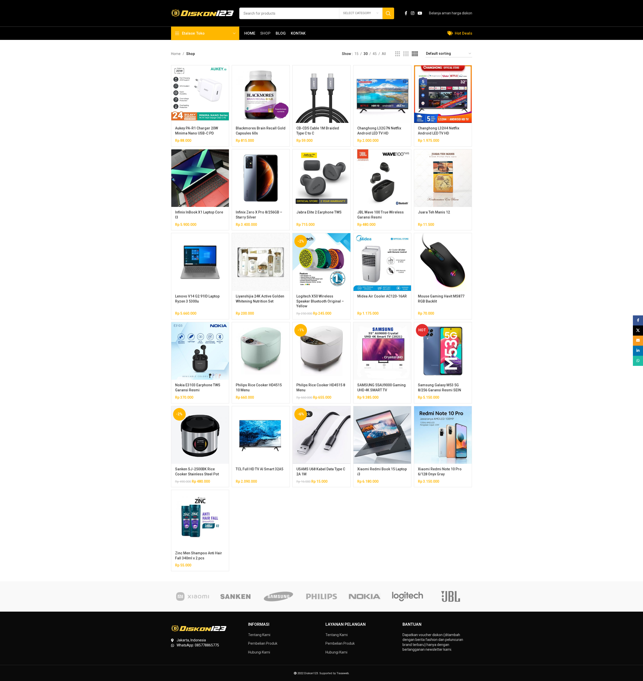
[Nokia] (364, 596)
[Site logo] (202, 13)
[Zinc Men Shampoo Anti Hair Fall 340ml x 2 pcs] (200, 519)
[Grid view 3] (397, 54)
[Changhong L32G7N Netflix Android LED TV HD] (382, 94)
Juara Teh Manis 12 (434, 212)
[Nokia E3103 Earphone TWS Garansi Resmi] (200, 351)
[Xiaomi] (192, 596)
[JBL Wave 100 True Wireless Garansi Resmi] (382, 178)
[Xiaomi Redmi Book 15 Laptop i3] (382, 435)
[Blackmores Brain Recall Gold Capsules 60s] (261, 94)
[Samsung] (278, 596)
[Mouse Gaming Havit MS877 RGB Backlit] (443, 262)
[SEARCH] (388, 13)
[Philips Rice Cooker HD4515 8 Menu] (321, 351)
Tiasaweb (343, 673)
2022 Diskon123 (307, 673)
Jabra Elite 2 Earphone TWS (319, 212)
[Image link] (199, 628)
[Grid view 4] (406, 54)
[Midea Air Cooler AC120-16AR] (382, 262)
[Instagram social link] (412, 13)
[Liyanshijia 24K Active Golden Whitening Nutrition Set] (261, 262)
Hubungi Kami (259, 652)
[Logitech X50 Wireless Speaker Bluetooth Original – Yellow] (321, 262)
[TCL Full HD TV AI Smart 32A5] (261, 435)
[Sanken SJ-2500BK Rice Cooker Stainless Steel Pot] (200, 435)
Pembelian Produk (262, 643)
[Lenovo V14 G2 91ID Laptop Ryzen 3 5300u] (200, 262)
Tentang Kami (259, 635)
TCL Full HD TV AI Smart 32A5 (259, 469)
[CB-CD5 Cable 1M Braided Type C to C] (321, 94)
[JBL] (450, 596)
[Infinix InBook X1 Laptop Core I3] (200, 178)
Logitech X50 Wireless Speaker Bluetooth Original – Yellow (320, 301)
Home (176, 54)
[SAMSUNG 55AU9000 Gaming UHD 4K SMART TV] (382, 351)
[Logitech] (407, 596)
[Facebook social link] (406, 13)
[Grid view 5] (415, 54)
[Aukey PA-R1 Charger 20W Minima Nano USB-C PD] (200, 94)
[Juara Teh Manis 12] (443, 178)
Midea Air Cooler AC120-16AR (382, 296)
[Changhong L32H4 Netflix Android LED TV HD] (443, 94)
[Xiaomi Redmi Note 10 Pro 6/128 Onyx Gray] (443, 435)
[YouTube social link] (420, 13)
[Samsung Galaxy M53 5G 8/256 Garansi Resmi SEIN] (443, 351)
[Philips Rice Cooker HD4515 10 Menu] (261, 351)
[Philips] (321, 596)
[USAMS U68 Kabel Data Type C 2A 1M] (321, 435)
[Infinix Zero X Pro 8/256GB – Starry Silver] (261, 178)
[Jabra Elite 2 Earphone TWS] (321, 178)
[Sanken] (235, 596)
